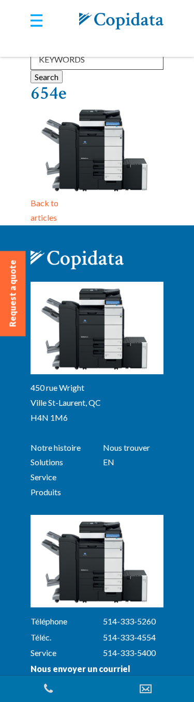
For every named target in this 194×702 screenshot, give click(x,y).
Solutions (47, 462)
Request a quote (13, 293)
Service (43, 477)
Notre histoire (56, 447)
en (108, 462)
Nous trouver (126, 447)
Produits (46, 492)
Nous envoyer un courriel (80, 669)
